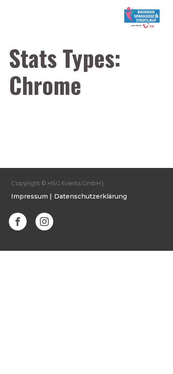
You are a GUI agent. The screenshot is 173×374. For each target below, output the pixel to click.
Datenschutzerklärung (90, 196)
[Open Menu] (16, 18)
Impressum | (31, 196)
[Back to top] (155, 356)
